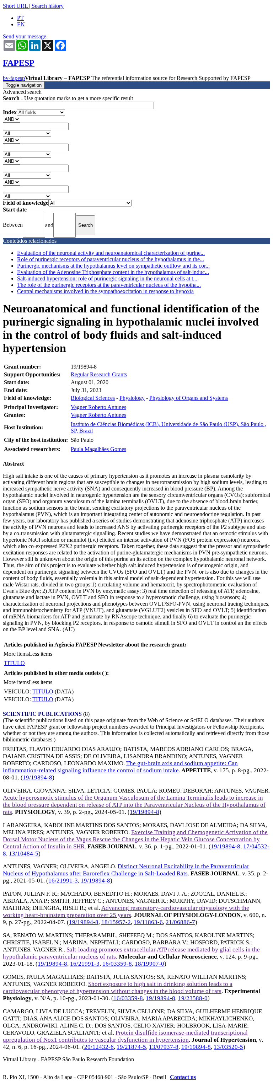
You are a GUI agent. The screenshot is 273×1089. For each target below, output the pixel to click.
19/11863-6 (148, 922)
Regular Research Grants (99, 374)
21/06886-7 (180, 922)
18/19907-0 (149, 963)
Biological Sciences (93, 398)
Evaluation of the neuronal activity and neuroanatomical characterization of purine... (111, 253)
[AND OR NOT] (11, 119)
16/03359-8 (117, 963)
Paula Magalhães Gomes (98, 449)
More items (16, 654)
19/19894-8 (37, 777)
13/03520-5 (228, 1047)
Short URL (15, 6)
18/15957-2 (116, 922)
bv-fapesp (14, 78)
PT (20, 18)
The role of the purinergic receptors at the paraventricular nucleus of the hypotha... (109, 285)
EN (21, 24)
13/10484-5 (23, 853)
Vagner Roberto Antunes (98, 407)
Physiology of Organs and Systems (188, 398)
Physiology (132, 398)
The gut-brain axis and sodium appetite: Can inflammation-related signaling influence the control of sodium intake (120, 767)
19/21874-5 (131, 1047)
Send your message (24, 36)
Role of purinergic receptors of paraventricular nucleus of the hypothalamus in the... (110, 259)
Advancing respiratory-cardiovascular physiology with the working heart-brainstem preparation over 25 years (126, 911)
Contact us (183, 1077)
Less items (40, 654)
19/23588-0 (193, 998)
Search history (48, 6)
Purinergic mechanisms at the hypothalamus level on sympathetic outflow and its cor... (113, 266)
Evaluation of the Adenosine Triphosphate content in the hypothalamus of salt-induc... (113, 272)
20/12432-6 (99, 1047)
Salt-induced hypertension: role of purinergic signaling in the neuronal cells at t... (107, 278)
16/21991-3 (63, 880)
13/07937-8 (163, 1047)
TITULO (14, 663)
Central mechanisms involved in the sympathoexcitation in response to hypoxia (105, 291)
